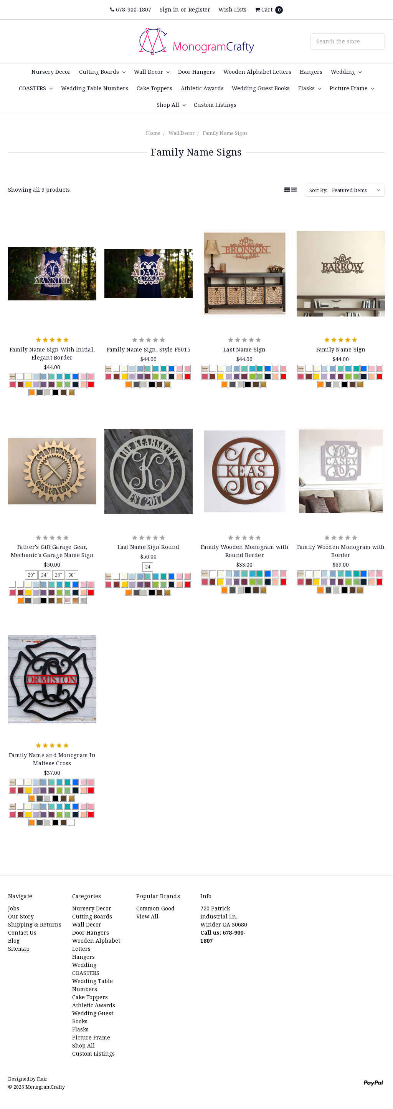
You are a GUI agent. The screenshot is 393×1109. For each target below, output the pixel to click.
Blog (14, 940)
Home (153, 132)
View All (147, 916)
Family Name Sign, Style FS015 (148, 349)
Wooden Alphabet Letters (257, 71)
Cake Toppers (154, 88)
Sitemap (19, 948)
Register (199, 9)
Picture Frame (349, 88)
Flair (42, 1079)
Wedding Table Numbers (94, 88)
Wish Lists (232, 9)
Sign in (169, 9)
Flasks (307, 88)
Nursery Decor (51, 71)
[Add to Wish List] (87, 247)
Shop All (169, 104)
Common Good (155, 908)
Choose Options (52, 314)
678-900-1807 (132, 9)
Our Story (21, 916)
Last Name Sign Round (148, 546)
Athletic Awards (202, 88)
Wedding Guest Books (261, 88)
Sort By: (318, 190)
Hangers (311, 71)
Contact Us (22, 932)
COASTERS (33, 88)
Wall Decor (149, 71)
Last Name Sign (244, 349)
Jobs (13, 908)
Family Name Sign (341, 349)
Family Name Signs (225, 132)
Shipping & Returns (34, 924)
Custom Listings (215, 104)
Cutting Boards (100, 71)
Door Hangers (196, 71)
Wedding (344, 71)
